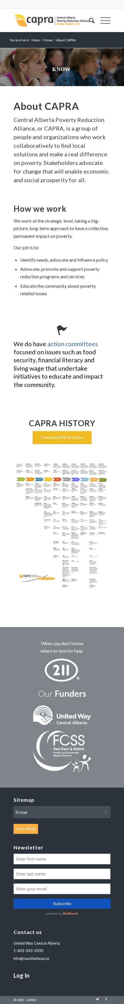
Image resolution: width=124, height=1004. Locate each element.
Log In (21, 975)
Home (35, 40)
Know (48, 40)
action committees (72, 344)
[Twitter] (97, 999)
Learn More (25, 829)
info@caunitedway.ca (31, 958)
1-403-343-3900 (28, 950)
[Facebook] (106, 999)
